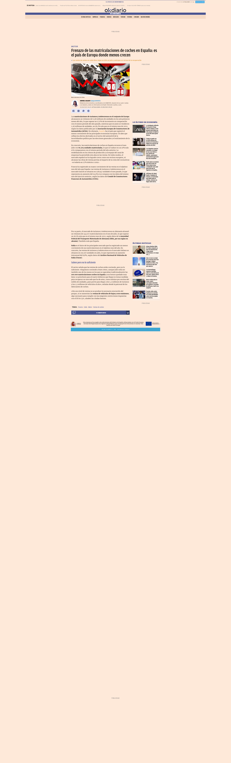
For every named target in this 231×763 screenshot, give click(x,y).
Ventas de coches (98, 307)
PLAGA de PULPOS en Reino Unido (68, 5)
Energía (109, 17)
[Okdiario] (115, 10)
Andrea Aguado (85, 101)
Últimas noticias (86, 17)
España (102, 131)
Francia (80, 307)
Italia (85, 307)
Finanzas (102, 17)
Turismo (123, 17)
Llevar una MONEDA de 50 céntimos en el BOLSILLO (48, 5)
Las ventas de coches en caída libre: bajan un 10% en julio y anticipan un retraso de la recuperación (107, 60)
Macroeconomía (145, 17)
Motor (90, 307)
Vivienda (129, 17)
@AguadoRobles (96, 101)
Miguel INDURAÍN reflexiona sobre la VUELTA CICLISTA (116, 5)
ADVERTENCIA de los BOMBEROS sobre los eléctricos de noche (93, 5)
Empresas (95, 17)
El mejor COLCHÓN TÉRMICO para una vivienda (138, 5)
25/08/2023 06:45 (85, 107)
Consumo (136, 17)
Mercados (116, 17)
